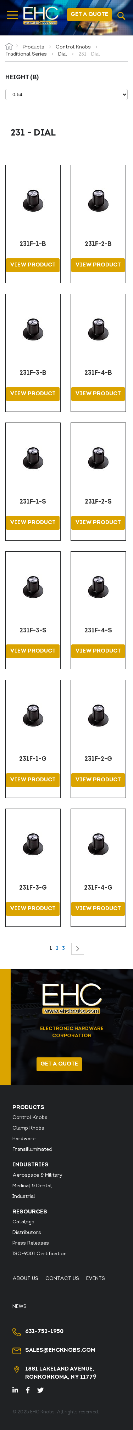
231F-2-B (98, 244)
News (19, 1306)
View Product (33, 265)
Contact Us (62, 1278)
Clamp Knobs (28, 1128)
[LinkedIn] (19, 1391)
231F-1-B (33, 244)
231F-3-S (33, 631)
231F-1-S (33, 502)
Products (34, 47)
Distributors (26, 1232)
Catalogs (23, 1222)
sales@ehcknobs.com (60, 1350)
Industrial (23, 1196)
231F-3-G (33, 888)
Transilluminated (32, 1149)
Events (95, 1278)
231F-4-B (98, 373)
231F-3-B (33, 373)
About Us (25, 1278)
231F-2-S (98, 502)
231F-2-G (98, 759)
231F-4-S (98, 631)
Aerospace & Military (37, 1175)
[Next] (77, 949)
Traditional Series (26, 54)
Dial (63, 54)
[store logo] (41, 15)
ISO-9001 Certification (39, 1254)
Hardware (23, 1139)
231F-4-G (98, 888)
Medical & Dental (32, 1186)
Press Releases (30, 1243)
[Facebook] (31, 1391)
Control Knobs (74, 47)
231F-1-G (32, 759)
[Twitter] (43, 1391)
